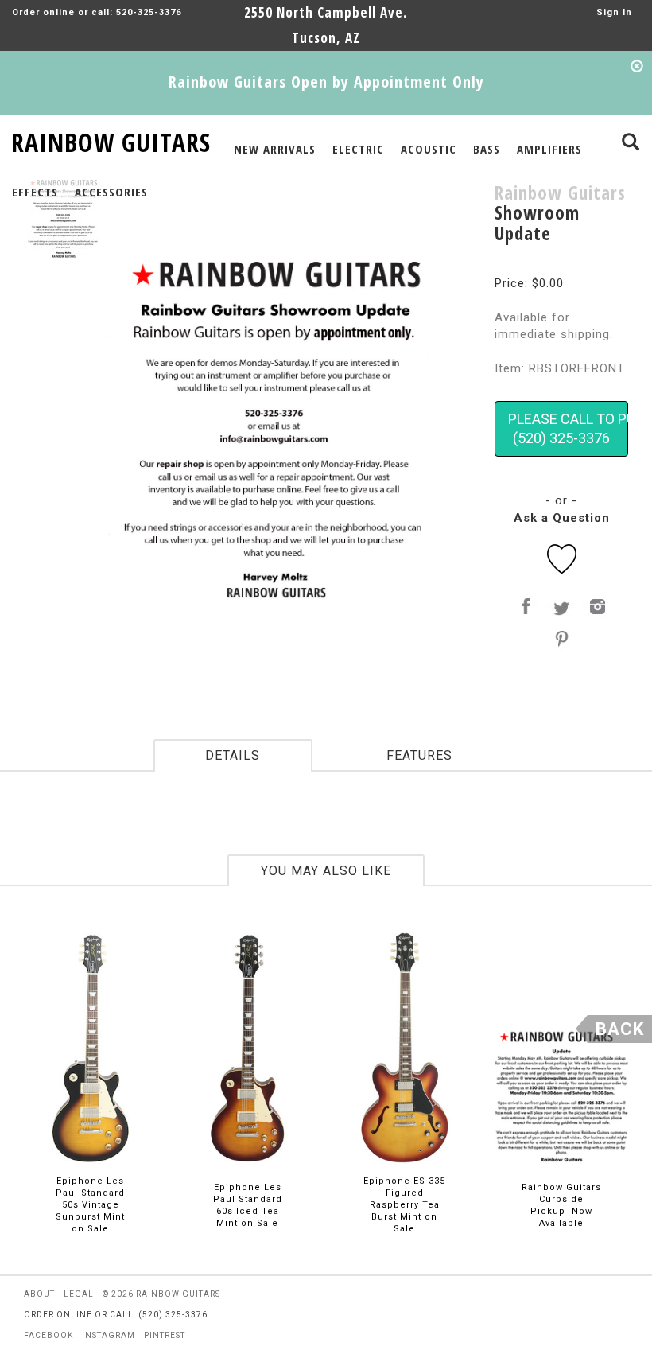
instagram (108, 1335)
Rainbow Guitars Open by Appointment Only (326, 81)
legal (79, 1294)
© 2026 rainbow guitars (161, 1294)
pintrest (164, 1335)
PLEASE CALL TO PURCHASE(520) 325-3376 (568, 428)
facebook (48, 1335)
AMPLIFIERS (549, 149)
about (39, 1294)
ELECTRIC (358, 149)
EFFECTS (35, 192)
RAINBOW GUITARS (111, 139)
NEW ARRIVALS (275, 149)
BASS (486, 149)
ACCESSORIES (111, 192)
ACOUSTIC (428, 149)
